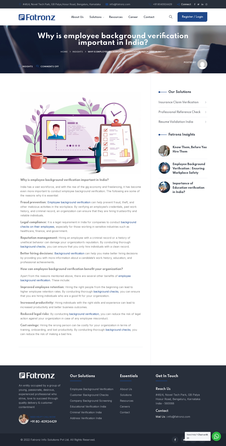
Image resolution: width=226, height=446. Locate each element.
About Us (126, 389)
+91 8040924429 (162, 4)
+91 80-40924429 (43, 421)
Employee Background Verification (91, 389)
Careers (125, 406)
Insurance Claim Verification (178, 102)
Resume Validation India (175, 121)
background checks (32, 246)
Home (64, 52)
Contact (125, 412)
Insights (77, 52)
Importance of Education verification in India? (188, 188)
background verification (84, 314)
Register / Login (192, 16)
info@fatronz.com (120, 4)
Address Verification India (86, 418)
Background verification (69, 253)
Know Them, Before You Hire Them (190, 149)
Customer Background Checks (89, 395)
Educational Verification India (88, 406)
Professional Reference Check (179, 112)
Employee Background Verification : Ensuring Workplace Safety (189, 168)
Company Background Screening (91, 400)
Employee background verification (68, 202)
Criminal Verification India (86, 412)
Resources (126, 400)
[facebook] (175, 439)
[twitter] (184, 439)
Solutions (126, 395)
